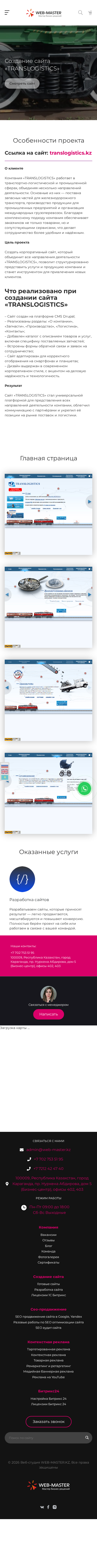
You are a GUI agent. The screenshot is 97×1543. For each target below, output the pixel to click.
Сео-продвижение (49, 1309)
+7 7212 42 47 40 (48, 1168)
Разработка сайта (48, 1289)
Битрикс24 (48, 1391)
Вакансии (48, 1235)
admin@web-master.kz (48, 1149)
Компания (48, 1227)
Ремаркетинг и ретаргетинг (48, 1366)
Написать (48, 1014)
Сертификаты (48, 1262)
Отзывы (48, 1240)
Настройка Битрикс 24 (49, 1398)
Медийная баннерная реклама (48, 1371)
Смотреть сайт (22, 83)
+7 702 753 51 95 (48, 1159)
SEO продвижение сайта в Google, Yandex (48, 1316)
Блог (48, 1246)
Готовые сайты (48, 1284)
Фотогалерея (48, 1257)
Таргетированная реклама (48, 1349)
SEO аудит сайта (48, 1327)
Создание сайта (48, 1276)
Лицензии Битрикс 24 (48, 1404)
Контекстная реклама (48, 1342)
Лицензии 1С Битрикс (48, 1295)
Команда (48, 1251)
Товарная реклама (49, 1360)
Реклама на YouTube (48, 1377)
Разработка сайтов (29, 899)
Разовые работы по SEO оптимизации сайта (48, 1322)
